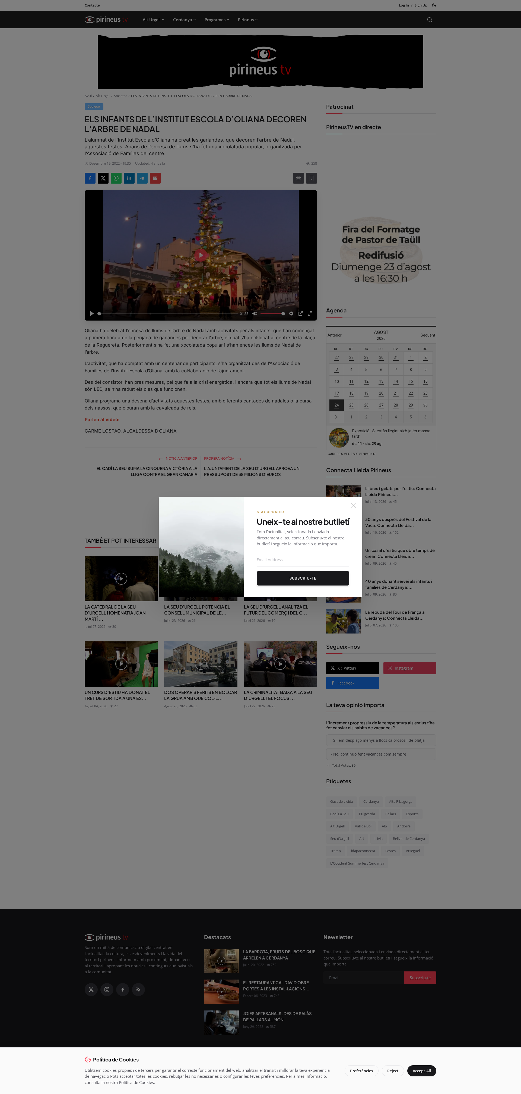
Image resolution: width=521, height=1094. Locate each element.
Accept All (422, 1070)
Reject (393, 1070)
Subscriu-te (303, 578)
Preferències (361, 1070)
